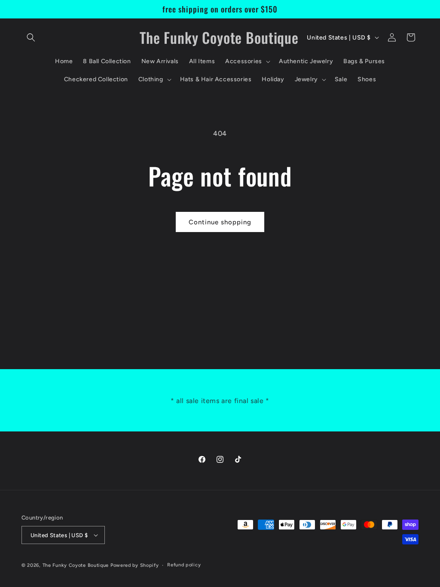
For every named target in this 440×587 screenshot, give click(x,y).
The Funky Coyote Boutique (76, 565)
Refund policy (184, 565)
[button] (30, 37)
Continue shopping (220, 222)
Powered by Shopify (134, 565)
